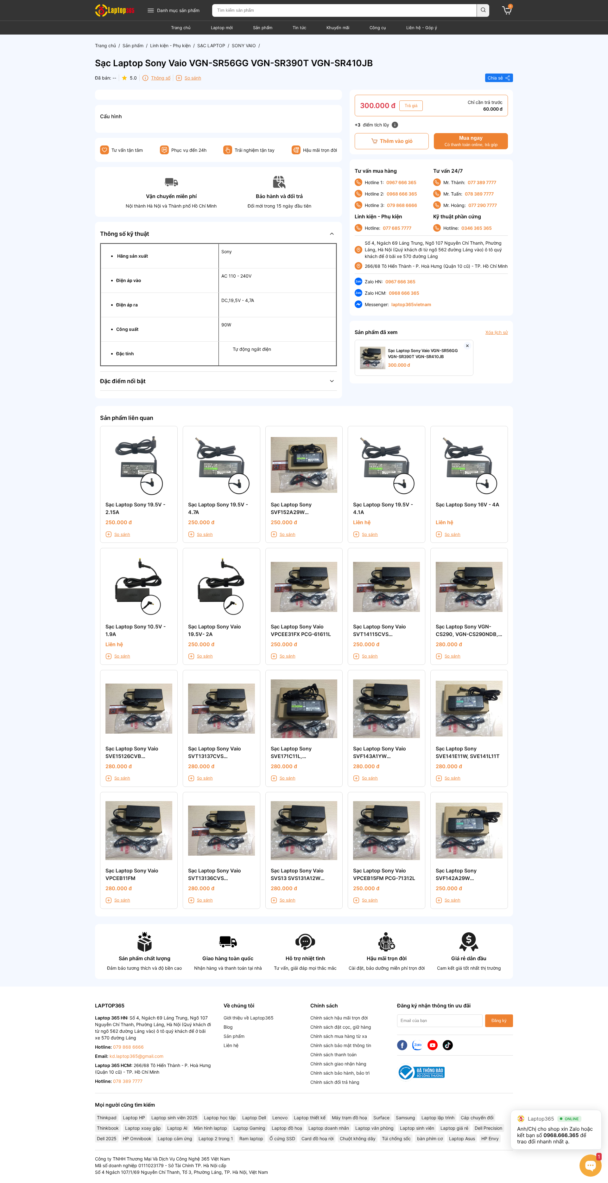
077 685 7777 (397, 228)
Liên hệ (231, 1045)
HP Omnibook (137, 1138)
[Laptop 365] (114, 10)
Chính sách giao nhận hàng (338, 1063)
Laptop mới (222, 27)
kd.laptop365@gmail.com (136, 1056)
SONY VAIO (244, 45)
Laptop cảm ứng (175, 1138)
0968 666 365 (402, 193)
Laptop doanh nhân (328, 1128)
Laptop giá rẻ (454, 1128)
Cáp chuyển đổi (477, 1117)
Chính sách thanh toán (333, 1054)
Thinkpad (107, 1117)
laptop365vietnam (411, 304)
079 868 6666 (402, 205)
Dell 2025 (107, 1138)
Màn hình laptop (210, 1128)
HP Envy (490, 1138)
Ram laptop (251, 1138)
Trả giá (411, 105)
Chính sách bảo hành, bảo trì (340, 1073)
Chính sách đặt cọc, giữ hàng (340, 1027)
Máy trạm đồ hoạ (349, 1117)
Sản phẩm (262, 27)
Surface (381, 1117)
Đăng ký (499, 1020)
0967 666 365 (401, 182)
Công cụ (378, 27)
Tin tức (299, 27)
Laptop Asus (462, 1138)
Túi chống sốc (396, 1138)
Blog (228, 1027)
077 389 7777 (482, 182)
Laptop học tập (220, 1117)
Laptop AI (177, 1128)
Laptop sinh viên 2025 (174, 1117)
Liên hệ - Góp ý (421, 27)
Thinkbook (108, 1128)
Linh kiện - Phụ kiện (170, 45)
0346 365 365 (476, 228)
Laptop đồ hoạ (287, 1128)
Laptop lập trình (437, 1117)
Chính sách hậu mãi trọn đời (339, 1017)
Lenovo (280, 1117)
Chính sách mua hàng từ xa (338, 1036)
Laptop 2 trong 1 (216, 1138)
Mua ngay (471, 141)
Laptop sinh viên (417, 1128)
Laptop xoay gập (143, 1128)
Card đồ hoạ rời (317, 1138)
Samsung (405, 1117)
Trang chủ (181, 27)
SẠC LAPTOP (211, 45)
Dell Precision (488, 1128)
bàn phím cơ (430, 1138)
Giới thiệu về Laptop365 (249, 1017)
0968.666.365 (561, 1135)
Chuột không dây (358, 1138)
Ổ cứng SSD (282, 1138)
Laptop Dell (254, 1117)
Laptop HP (134, 1117)
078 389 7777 (479, 193)
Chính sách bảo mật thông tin (340, 1045)
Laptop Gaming (249, 1128)
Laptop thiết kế (310, 1117)
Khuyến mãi (337, 27)
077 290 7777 (482, 205)
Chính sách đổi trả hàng (334, 1082)
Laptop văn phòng (374, 1128)
